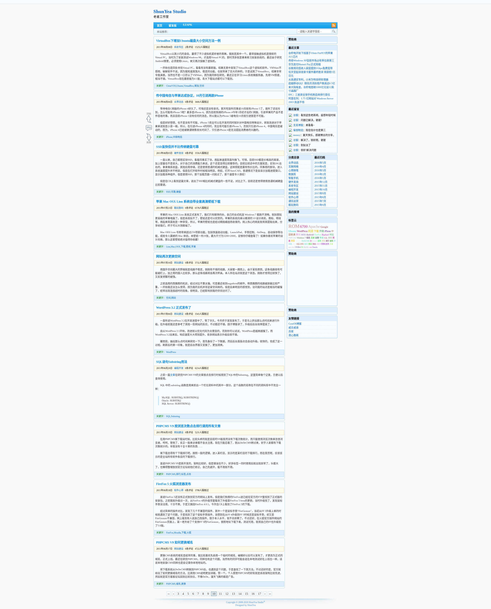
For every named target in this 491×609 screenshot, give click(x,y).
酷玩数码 (178, 208)
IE (311, 241)
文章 (172, 374)
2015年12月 (320, 181)
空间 (201, 86)
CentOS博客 (295, 323)
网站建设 (178, 262)
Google (324, 226)
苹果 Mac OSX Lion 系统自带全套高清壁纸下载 (188, 201)
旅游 (294, 244)
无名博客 (298, 125)
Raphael (325, 234)
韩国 (293, 241)
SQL (168, 416)
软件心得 (178, 490)
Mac (173, 246)
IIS (302, 247)
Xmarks (314, 247)
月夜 (290, 331)
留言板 (173, 25)
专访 (321, 238)
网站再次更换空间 (168, 256)
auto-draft (291, 247)
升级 (321, 231)
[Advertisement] (268, 13)
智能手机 (293, 178)
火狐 (189, 532)
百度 (313, 238)
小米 (331, 244)
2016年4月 (320, 166)
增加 (196, 86)
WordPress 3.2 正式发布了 (173, 307)
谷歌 (317, 238)
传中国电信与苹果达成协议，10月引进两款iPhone (189, 95)
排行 (178, 474)
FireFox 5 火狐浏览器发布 (173, 484)
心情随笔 (293, 170)
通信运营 (293, 201)
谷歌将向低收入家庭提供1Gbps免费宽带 (310, 68)
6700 (304, 226)
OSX (177, 246)
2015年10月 (320, 189)
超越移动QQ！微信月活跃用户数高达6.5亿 (311, 83)
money (296, 135)
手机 (323, 241)
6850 (303, 234)
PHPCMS (170, 474)
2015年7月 (320, 201)
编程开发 (178, 368)
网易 (314, 244)
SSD (168, 192)
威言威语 (293, 327)
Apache (314, 226)
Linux (314, 241)
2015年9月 (320, 193)
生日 (306, 244)
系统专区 (178, 47)
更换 (183, 584)
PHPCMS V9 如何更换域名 (174, 542)
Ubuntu (179, 86)
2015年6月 (320, 204)
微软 (330, 238)
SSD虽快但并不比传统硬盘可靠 (177, 146)
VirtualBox (189, 86)
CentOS (298, 241)
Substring (175, 416)
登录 (310, 244)
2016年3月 (320, 170)
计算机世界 (324, 244)
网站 (173, 298)
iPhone (169, 137)
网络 (318, 244)
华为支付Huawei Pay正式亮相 (304, 64)
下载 (183, 246)
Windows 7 (301, 238)
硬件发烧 (178, 153)
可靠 (173, 192)
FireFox (169, 532)
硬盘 (178, 192)
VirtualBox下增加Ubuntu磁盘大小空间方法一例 (188, 40)
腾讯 (298, 234)
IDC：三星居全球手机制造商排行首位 (309, 94)
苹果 (193, 246)
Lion (168, 246)
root (310, 247)
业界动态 (178, 102)
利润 (310, 231)
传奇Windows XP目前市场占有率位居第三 (311, 60)
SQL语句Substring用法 (171, 361)
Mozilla (177, 532)
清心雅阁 (293, 335)
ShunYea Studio (169, 11)
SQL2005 (300, 244)
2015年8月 (320, 197)
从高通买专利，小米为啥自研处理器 (308, 79)
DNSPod (298, 247)
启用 (319, 241)
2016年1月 (320, 178)
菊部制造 (298, 130)
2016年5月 (320, 162)
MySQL (306, 247)
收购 (331, 241)
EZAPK (187, 24)
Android (310, 234)
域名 (178, 584)
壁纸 (188, 246)
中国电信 (177, 137)
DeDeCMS (306, 241)
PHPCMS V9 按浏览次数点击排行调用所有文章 (188, 426)
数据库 (292, 174)
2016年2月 (320, 174)
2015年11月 (320, 185)
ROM (293, 226)
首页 (159, 25)
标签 (183, 474)
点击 (188, 474)
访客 (295, 115)
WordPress (171, 352)
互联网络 (293, 166)
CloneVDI (171, 86)
